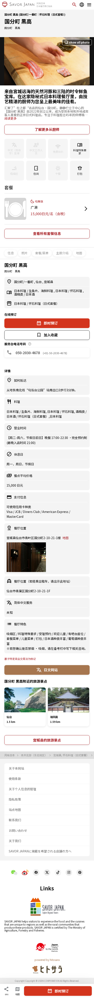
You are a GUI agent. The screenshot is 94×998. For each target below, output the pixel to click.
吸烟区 (11, 634)
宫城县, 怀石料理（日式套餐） (71, 755)
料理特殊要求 (27, 634)
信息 (11, 253)
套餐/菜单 (42, 253)
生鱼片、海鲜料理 (41, 291)
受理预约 (45, 634)
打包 (39, 638)
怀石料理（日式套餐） (44, 303)
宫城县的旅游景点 (47, 740)
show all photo (79, 42)
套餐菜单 (13, 638)
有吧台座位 (76, 634)
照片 (24, 253)
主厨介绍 (62, 253)
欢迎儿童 (60, 634)
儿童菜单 (27, 638)
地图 (79, 253)
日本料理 (20, 291)
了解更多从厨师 (47, 129)
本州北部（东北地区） (34, 755)
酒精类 (19, 294)
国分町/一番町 (24, 282)
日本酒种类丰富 (55, 638)
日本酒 (30, 294)
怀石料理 (76, 291)
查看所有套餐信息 (47, 233)
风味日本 (10, 755)
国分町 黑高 (18, 21)
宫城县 (48, 282)
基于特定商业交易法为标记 (20, 659)
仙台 (39, 282)
